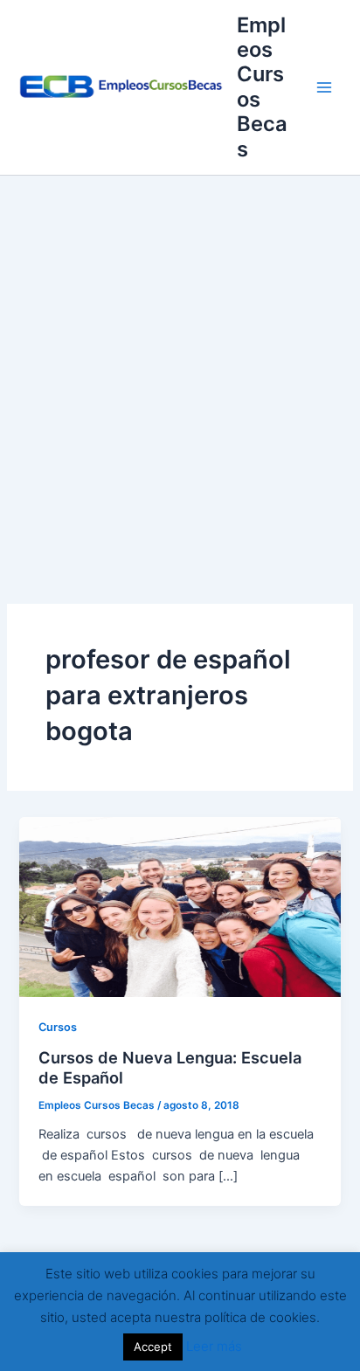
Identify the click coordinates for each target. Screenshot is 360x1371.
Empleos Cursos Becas (262, 87)
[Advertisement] (180, 364)
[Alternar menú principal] (324, 87)
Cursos (57, 1027)
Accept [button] (153, 1347)
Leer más (214, 1346)
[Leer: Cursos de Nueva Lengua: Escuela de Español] (179, 906)
